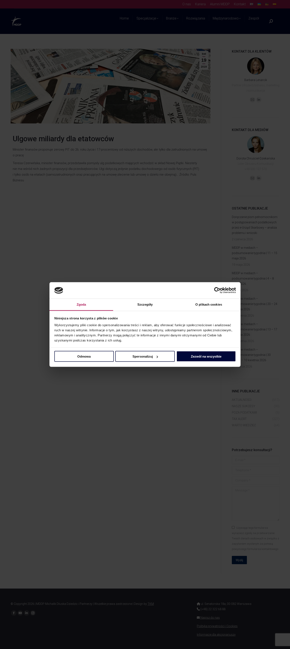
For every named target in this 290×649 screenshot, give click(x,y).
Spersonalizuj (142, 356)
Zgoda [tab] (81, 304)
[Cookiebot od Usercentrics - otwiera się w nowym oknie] (217, 290)
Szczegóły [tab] (145, 304)
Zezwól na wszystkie (206, 356)
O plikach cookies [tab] (208, 304)
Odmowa (84, 356)
